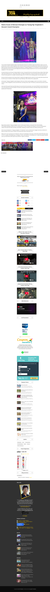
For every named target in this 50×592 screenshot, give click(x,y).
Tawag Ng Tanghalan (12, 29)
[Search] (28, 17)
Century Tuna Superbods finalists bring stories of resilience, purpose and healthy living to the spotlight (27, 565)
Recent (21, 208)
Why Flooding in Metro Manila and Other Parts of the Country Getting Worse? (27, 227)
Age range (20, 365)
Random (29, 208)
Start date (19, 372)
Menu (2, 21)
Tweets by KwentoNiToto (25, 195)
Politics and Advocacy (20, 445)
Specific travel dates (24, 370)
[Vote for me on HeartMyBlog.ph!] (25, 336)
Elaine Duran (14, 28)
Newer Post (3, 171)
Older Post (46, 171)
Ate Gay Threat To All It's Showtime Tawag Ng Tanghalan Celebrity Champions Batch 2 (8, 147)
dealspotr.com (25, 354)
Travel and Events (27, 442)
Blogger (30, 477)
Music (23, 442)
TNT (16, 29)
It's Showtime (7, 29)
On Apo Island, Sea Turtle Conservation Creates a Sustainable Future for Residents (26, 561)
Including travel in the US (25, 368)
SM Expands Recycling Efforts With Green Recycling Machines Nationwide (26, 211)
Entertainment (42, 28)
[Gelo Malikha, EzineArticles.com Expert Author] (25, 527)
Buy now (34, 378)
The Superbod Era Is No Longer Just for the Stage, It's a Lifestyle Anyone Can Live (26, 581)
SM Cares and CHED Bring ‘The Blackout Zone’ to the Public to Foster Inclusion (26, 219)
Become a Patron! (25, 186)
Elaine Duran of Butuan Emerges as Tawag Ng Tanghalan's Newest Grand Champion (28, 28)
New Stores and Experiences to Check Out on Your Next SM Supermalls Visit (26, 223)
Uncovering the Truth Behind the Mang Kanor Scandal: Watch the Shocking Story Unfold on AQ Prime (27, 396)
